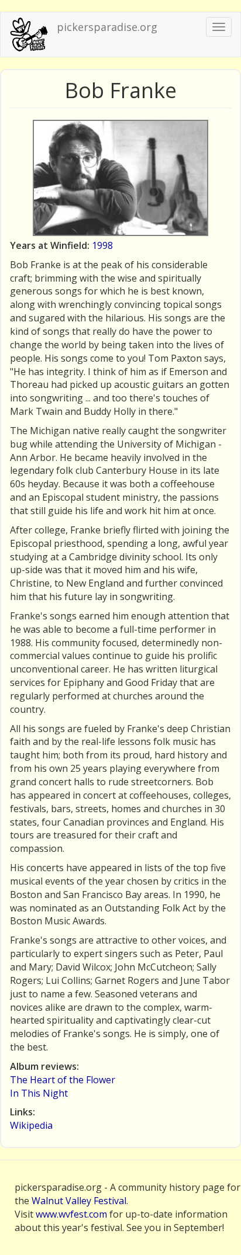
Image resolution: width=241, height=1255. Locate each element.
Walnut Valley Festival (79, 1200)
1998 (102, 245)
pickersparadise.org (107, 27)
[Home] (29, 34)
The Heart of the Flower (62, 1079)
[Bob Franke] (120, 178)
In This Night (39, 1093)
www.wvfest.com (71, 1214)
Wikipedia (31, 1125)
